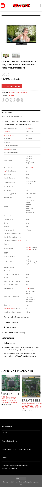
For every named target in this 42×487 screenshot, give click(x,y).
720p (31, 167)
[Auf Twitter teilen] (10, 100)
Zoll (29, 128)
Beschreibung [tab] (7, 112)
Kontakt (4, 432)
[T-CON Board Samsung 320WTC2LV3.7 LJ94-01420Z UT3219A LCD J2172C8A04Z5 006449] (11, 383)
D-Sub (29, 247)
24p (5, 171)
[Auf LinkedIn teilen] (21, 100)
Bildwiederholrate (9, 308)
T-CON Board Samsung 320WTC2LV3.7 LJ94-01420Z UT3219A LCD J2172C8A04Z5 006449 (9, 399)
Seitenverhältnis (9, 135)
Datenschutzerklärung (9, 441)
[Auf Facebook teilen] (7, 100)
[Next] (37, 33)
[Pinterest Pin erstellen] (18, 100)
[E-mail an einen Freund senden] (14, 100)
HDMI (29, 249)
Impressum (5, 457)
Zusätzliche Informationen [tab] (12, 116)
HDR (19, 240)
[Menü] (3, 5)
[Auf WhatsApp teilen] (3, 100)
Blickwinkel (7, 149)
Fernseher (11, 92)
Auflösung (7, 132)
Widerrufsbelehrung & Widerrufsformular (16, 449)
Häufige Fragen (7, 426)
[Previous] (5, 33)
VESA (27, 288)
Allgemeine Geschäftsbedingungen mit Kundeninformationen (15, 466)
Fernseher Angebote (21, 92)
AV (14, 281)
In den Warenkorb (12, 86)
